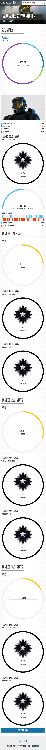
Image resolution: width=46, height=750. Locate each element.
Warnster (5, 37)
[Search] (44, 3)
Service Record (7, 21)
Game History (23, 730)
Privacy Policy (23, 741)
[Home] (8, 3)
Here (38, 745)
